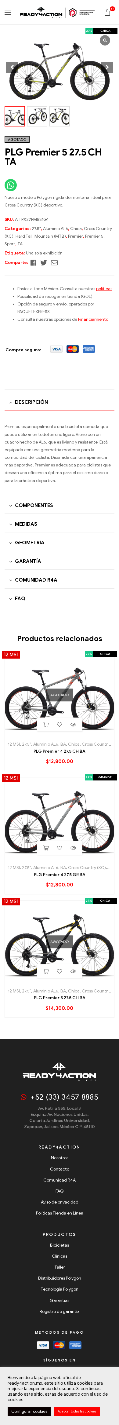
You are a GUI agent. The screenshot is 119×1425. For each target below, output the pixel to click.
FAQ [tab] (20, 599)
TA (20, 244)
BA (63, 744)
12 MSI (14, 744)
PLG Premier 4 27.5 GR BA (59, 874)
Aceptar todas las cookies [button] (77, 1411)
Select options (46, 848)
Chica (76, 228)
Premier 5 (94, 236)
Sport (10, 244)
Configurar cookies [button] (29, 1411)
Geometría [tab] (30, 543)
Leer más (46, 724)
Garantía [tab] (28, 561)
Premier (75, 236)
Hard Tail (24, 236)
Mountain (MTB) (50, 236)
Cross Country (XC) (87, 867)
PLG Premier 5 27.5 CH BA (59, 997)
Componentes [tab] (34, 505)
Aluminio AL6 (55, 228)
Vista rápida (73, 724)
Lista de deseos (60, 724)
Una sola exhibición (44, 253)
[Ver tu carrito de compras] (107, 12)
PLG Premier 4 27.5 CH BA (59, 751)
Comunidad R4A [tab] (36, 580)
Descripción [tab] (31, 402)
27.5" (36, 228)
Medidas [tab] (26, 524)
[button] (107, 67)
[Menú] (8, 12)
